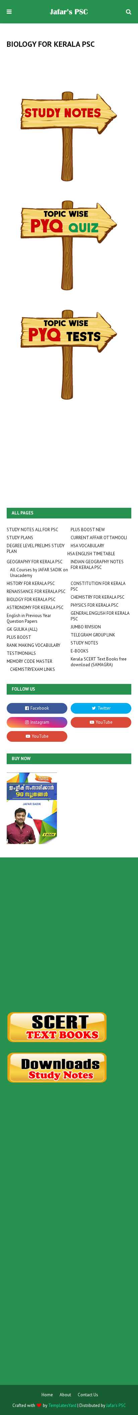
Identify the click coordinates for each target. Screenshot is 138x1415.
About (65, 1395)
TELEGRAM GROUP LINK (93, 635)
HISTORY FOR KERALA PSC (31, 583)
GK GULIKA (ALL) (22, 629)
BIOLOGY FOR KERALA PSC (31, 599)
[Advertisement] (69, 935)
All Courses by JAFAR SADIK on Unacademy (39, 572)
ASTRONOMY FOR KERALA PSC (35, 607)
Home (47, 1395)
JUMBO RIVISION (86, 627)
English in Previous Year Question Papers (29, 618)
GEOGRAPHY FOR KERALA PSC (35, 562)
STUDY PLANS (20, 538)
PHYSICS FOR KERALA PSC (95, 605)
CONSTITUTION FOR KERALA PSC (98, 586)
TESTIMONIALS (21, 653)
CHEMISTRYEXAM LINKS (32, 669)
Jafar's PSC (116, 1405)
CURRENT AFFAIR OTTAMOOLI (99, 538)
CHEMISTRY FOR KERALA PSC (98, 597)
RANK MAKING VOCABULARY (33, 645)
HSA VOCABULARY (87, 546)
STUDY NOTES (84, 643)
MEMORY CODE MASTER (29, 661)
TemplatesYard (62, 1405)
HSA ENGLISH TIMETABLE (91, 554)
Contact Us (88, 1395)
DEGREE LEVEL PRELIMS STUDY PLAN (36, 548)
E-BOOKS (79, 651)
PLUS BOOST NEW (88, 530)
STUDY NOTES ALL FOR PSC (32, 530)
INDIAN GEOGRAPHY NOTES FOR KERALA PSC (97, 564)
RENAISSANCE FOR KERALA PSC (36, 591)
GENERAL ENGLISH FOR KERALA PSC (100, 616)
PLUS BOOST (19, 637)
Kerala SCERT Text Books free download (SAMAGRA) (99, 662)
